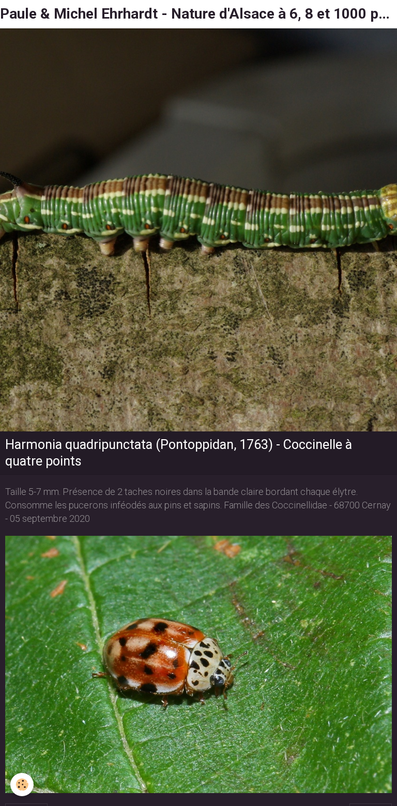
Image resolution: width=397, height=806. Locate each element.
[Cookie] (22, 784)
